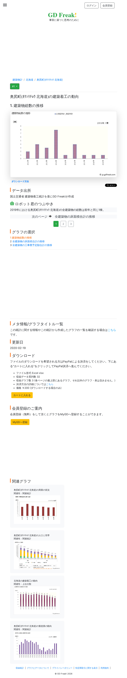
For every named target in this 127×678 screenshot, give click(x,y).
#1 (13, 86)
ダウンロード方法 (20, 181)
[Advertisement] (63, 46)
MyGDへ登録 (20, 422)
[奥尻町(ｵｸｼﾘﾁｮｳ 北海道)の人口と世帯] (37, 554)
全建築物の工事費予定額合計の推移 (32, 245)
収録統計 (20, 668)
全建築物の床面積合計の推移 (28, 241)
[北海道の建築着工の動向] (37, 600)
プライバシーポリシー (62, 668)
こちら (112, 330)
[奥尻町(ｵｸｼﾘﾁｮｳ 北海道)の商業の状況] (37, 509)
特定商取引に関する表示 (86, 668)
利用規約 (105, 668)
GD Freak (62, 14)
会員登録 (107, 5)
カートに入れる (22, 395)
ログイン (91, 5)
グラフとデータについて (38, 668)
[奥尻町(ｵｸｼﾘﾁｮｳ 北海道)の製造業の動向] (37, 645)
